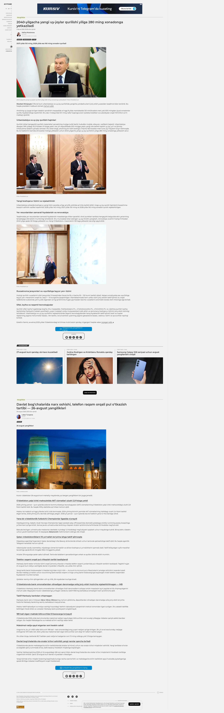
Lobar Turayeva (27, 415)
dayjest (19, 421)
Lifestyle (9, 27)
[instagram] (72, 697)
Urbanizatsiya (27, 39)
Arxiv (71, 703)
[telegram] (77, 697)
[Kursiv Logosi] (8, 4)
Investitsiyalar (8, 17)
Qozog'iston (9, 49)
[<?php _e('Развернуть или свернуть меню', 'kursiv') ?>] (11, 47)
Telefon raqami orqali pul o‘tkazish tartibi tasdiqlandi (42, 559)
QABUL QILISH (134, 704)
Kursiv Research (7, 25)
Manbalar (9, 21)
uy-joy (34, 39)
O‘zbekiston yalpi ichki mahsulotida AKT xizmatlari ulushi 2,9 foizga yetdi (52, 501)
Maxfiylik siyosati (122, 700)
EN (11, 8)
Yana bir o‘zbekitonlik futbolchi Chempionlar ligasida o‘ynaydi (47, 519)
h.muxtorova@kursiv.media (29, 36)
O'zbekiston (9, 51)
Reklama (9, 41)
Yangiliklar (9, 13)
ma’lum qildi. (49, 106)
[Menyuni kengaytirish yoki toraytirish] (11, 34)
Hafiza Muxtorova (28, 32)
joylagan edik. (107, 322)
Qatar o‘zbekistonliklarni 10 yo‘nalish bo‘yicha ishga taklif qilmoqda (49, 537)
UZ (8, 8)
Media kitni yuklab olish (76, 706)
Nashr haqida (73, 700)
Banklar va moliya (7, 19)
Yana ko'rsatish (89, 392)
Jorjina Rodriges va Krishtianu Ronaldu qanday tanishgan (90, 353)
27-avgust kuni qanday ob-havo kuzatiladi (37, 352)
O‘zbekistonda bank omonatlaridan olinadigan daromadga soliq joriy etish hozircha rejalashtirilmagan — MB (70, 584)
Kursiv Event (8, 30)
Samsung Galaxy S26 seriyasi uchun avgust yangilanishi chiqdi (138, 353)
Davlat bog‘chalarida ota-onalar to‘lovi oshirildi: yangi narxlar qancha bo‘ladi (53, 641)
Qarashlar (9, 15)
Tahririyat (9, 39)
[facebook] (68, 697)
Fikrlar (10, 23)
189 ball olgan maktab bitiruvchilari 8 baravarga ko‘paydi (44, 614)
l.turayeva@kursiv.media (28, 418)
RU (6, 8)
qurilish (19, 39)
